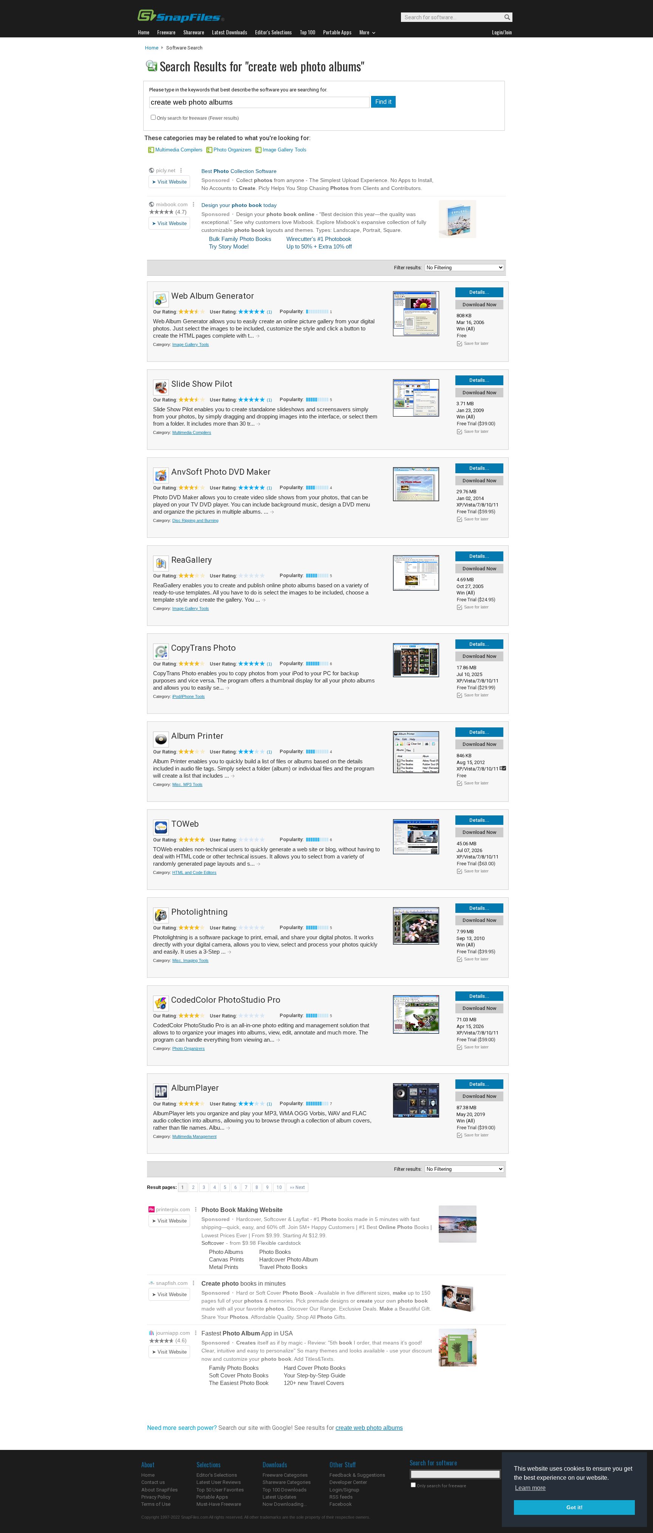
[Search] (504, 17)
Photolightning (199, 912)
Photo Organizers (233, 150)
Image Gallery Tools (284, 150)
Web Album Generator (212, 296)
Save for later (476, 343)
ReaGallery (191, 560)
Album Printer (197, 736)
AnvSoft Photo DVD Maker (221, 472)
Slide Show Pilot (201, 384)
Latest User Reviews (219, 1482)
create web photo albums (369, 1428)
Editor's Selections (217, 1475)
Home (151, 48)
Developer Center (348, 1482)
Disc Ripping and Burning (195, 520)
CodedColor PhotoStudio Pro (225, 1000)
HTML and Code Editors (194, 872)
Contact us (153, 1482)
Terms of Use (155, 1504)
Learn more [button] (530, 1488)
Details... (479, 292)
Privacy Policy (155, 1497)
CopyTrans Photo (203, 648)
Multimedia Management (194, 1136)
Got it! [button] (574, 1507)
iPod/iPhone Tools (188, 696)
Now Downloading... (285, 1504)
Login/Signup (344, 1490)
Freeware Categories (285, 1475)
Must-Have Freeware (219, 1504)
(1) (269, 312)
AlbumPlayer (195, 1088)
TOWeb (185, 824)
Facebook (341, 1504)
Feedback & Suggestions (357, 1475)
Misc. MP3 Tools (187, 784)
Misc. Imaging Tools (190, 960)
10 (279, 1187)
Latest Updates (279, 1497)
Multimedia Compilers (179, 150)
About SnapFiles (159, 1490)
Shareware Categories (287, 1482)
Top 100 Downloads (284, 1490)
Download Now (480, 304)
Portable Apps (212, 1497)
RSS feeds (341, 1497)
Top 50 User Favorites (220, 1490)
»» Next (297, 1187)
